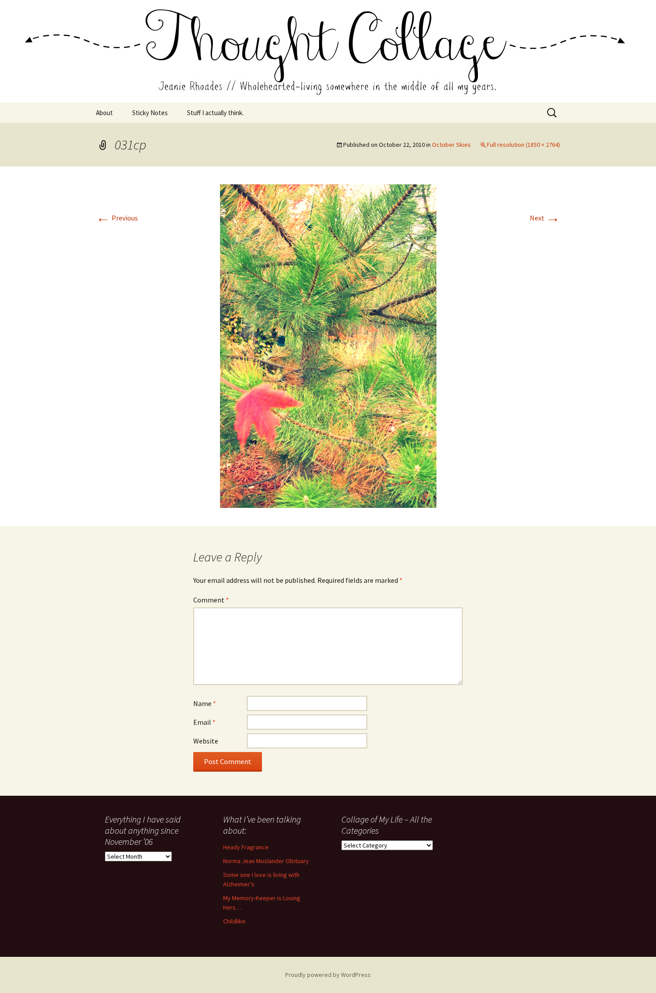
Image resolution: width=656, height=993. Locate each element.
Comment (211, 599)
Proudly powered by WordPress (328, 975)
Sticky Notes (150, 112)
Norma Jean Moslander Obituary (266, 861)
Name (204, 703)
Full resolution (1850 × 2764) (523, 145)
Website (205, 740)
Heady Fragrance (246, 847)
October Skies (451, 145)
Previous (117, 217)
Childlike (234, 921)
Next (545, 217)
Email (204, 722)
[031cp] (328, 345)
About (104, 112)
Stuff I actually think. (215, 112)
